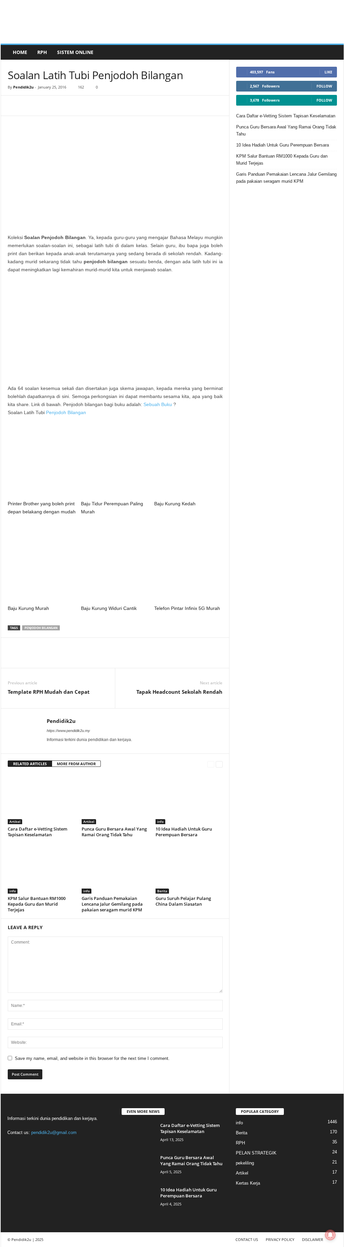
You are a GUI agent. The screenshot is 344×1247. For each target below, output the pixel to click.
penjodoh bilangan (41, 628)
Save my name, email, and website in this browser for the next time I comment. (92, 1058)
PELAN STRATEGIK (256, 1152)
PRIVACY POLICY (280, 1239)
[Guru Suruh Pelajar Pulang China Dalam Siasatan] (189, 868)
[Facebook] (14, 105)
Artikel (14, 821)
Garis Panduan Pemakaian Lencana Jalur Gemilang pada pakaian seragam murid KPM (112, 904)
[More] (61, 105)
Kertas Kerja (248, 1183)
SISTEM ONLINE (75, 52)
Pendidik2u (23, 87)
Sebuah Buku (157, 404)
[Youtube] (68, 1145)
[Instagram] (28, 1145)
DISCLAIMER (312, 1239)
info (160, 821)
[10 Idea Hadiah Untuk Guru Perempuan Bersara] (189, 799)
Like (328, 71)
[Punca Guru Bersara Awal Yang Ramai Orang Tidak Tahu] (115, 799)
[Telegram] (30, 105)
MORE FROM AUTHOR (76, 763)
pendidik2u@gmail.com (54, 1132)
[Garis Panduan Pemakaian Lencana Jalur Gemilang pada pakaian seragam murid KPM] (115, 868)
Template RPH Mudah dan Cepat (49, 691)
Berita (162, 891)
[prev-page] (210, 764)
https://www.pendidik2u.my (68, 731)
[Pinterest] (45, 105)
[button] (333, 52)
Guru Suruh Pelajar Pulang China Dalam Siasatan (183, 901)
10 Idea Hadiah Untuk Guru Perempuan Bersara (184, 832)
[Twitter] (55, 1145)
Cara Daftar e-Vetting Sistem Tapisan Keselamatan (37, 832)
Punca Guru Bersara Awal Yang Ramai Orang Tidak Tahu (114, 832)
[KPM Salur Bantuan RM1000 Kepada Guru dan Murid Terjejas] (41, 868)
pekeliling (245, 1163)
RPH (42, 52)
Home (20, 52)
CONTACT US (246, 1239)
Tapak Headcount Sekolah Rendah (179, 691)
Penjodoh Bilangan (66, 412)
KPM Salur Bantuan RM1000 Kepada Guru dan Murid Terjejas (37, 904)
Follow (324, 86)
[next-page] (219, 764)
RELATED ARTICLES (30, 763)
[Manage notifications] (330, 1235)
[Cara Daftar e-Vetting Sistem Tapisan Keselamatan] (41, 799)
